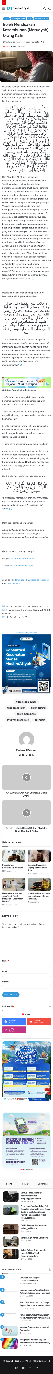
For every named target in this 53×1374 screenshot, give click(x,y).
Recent (8, 1183)
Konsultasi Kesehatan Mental (26, 632)
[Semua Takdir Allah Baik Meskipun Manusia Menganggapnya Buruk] (11, 1196)
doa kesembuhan (26, 701)
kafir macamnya (27, 713)
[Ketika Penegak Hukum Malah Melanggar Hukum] (11, 1229)
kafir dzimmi (39, 707)
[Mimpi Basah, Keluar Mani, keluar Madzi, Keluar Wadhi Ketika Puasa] (10, 1318)
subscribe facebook (39, 580)
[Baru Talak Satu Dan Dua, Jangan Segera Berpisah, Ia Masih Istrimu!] (10, 1306)
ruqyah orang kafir (19, 719)
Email (5, 971)
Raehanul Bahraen (12, 42)
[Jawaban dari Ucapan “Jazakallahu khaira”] (10, 1281)
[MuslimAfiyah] (18, 8)
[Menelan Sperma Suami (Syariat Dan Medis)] (10, 1331)
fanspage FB (21, 580)
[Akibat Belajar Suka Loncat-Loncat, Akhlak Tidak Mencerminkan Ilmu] (11, 1254)
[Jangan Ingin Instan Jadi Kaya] (11, 1241)
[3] (3, 617)
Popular (25, 1183)
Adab (6, 19)
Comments (43, 1183)
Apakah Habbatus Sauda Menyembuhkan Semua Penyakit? (39, 896)
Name (5, 961)
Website (6, 982)
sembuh (40, 719)
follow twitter (14, 583)
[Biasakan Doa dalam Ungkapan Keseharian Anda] (39, 856)
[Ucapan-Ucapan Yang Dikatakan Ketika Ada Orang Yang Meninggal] (10, 1294)
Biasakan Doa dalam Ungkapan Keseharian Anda (37, 868)
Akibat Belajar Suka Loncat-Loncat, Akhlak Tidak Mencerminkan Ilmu (33, 1253)
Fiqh (30, 19)
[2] (3, 610)
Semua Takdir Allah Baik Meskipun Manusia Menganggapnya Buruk (31, 1196)
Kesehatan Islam (41, 19)
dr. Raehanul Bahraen (24, 558)
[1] (33, 278)
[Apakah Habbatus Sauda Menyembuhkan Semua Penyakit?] (39, 884)
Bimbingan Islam (18, 19)
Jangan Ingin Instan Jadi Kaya (34, 1238)
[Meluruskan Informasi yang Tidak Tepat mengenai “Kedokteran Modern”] (13, 884)
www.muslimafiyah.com (21, 565)
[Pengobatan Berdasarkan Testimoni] (13, 856)
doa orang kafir (16, 707)
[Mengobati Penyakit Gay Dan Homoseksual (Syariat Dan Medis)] (10, 1343)
